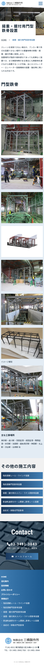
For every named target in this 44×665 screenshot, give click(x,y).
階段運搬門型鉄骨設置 (12, 484)
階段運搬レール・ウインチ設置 (16, 475)
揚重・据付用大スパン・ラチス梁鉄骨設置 (21, 493)
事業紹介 (5, 598)
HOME (4, 39)
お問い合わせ (6, 589)
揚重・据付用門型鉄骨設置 (14, 612)
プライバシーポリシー (10, 594)
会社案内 (5, 581)
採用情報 (5, 585)
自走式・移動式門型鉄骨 (13, 510)
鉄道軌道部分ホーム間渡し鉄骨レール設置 (21, 501)
